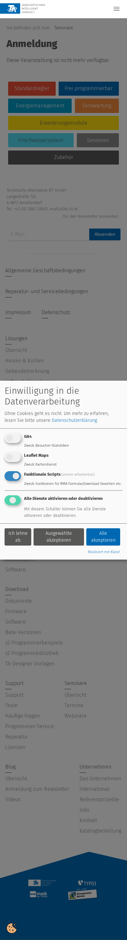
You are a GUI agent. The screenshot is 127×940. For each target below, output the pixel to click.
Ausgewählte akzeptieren (59, 537)
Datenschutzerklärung (74, 420)
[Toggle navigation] (116, 9)
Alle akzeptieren (103, 537)
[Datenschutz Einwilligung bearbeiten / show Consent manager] (12, 928)
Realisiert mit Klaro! (104, 552)
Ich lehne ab (18, 537)
